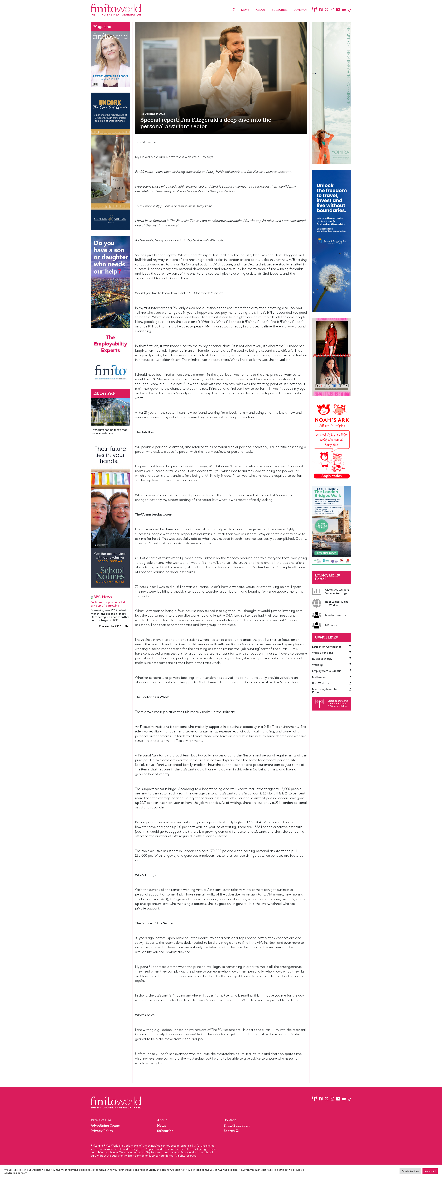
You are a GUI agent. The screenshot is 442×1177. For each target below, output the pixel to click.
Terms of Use (101, 1120)
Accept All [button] (430, 1171)
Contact (300, 9)
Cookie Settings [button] (410, 1171)
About (261, 9)
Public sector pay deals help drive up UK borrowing (108, 603)
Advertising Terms (105, 1125)
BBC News (102, 596)
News (245, 9)
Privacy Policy (102, 1131)
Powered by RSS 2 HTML (114, 626)
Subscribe (279, 9)
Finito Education (236, 1125)
